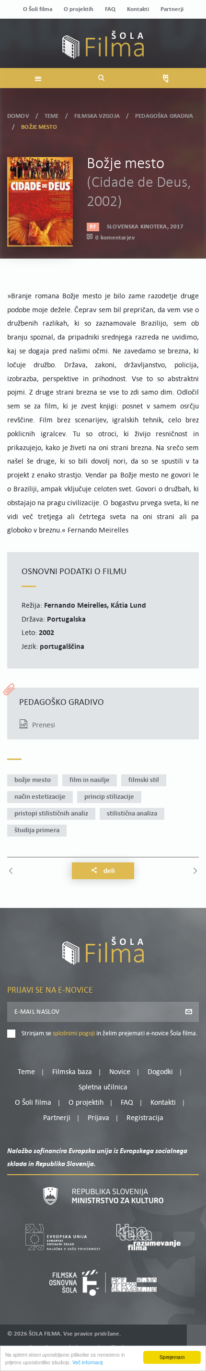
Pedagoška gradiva (164, 116)
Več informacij (87, 1362)
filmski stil (143, 780)
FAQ (110, 9)
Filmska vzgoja (97, 116)
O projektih (78, 9)
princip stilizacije (109, 797)
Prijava (98, 1118)
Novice (119, 1072)
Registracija (144, 1118)
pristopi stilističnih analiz (51, 813)
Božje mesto (32, 780)
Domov (18, 116)
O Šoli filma (37, 9)
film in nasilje (89, 780)
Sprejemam (172, 1356)
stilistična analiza (132, 813)
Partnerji (171, 9)
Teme (52, 116)
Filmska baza (72, 1072)
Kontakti (138, 9)
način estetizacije (40, 797)
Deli (108, 871)
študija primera (36, 830)
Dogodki (160, 1072)
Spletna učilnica (103, 1087)
